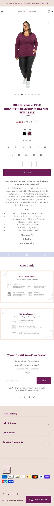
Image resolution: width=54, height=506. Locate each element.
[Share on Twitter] (27, 254)
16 (45, 147)
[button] (24, 134)
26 (41, 155)
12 (30, 147)
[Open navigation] (6, 11)
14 (37, 147)
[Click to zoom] (48, 23)
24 (34, 155)
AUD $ (7, 470)
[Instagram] (24, 397)
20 (19, 155)
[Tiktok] (34, 397)
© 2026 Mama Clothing (12, 501)
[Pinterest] (29, 397)
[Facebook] (19, 397)
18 (12, 155)
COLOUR (27, 129)
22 (26, 155)
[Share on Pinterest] (45, 254)
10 (23, 147)
